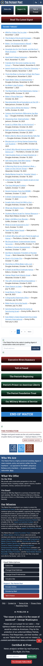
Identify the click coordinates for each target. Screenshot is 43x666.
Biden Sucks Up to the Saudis (16, 303)
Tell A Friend (21, 368)
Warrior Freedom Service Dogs (11, 543)
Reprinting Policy (22, 605)
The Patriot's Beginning (21, 376)
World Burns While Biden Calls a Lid (18, 264)
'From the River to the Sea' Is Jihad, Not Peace (22, 74)
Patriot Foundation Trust (22, 533)
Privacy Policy (36, 603)
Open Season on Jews (13, 286)
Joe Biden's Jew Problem (14, 85)
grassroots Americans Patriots (27, 520)
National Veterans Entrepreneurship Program (17, 546)
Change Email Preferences (15, 574)
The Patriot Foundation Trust (21, 393)
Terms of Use (23, 603)
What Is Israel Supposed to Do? (17, 225)
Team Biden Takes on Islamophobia (18, 80)
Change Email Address (13, 570)
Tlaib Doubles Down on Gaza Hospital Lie (20, 155)
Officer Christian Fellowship (9, 550)
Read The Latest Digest (21, 19)
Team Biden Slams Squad (14, 230)
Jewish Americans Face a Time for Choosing (21, 68)
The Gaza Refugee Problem (15, 185)
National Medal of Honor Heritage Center (14, 539)
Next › (30, 332)
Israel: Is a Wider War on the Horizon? (19, 124)
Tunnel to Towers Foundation (10, 545)
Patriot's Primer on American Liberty (21, 384)
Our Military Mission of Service (21, 401)
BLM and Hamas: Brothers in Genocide (19, 130)
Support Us (21, 9)
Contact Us (12, 603)
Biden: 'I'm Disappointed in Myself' (18, 43)
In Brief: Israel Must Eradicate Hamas (19, 269)
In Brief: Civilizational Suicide (16, 197)
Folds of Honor (26, 547)
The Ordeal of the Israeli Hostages (18, 38)
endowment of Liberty (8, 509)
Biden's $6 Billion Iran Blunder (16, 219)
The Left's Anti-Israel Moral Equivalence (20, 281)
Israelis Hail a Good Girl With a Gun (18, 202)
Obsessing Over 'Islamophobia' (17, 119)
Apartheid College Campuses (16, 57)
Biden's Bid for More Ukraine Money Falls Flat (22, 136)
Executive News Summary (21, 359)
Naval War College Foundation (10, 552)
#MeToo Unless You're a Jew (15, 32)
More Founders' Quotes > (32, 440)
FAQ (3, 603)
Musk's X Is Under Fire (13, 258)
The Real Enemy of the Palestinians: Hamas (21, 91)
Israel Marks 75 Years (13, 292)
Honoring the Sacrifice (29, 541)
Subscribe (7, 9)
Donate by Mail (11, 591)
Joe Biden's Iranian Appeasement (17, 247)
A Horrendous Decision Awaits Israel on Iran (22, 180)
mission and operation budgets (23, 522)
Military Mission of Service (12, 535)
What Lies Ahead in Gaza (14, 208)
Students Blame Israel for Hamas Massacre (21, 213)
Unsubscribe (10, 579)
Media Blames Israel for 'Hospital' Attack (20, 174)
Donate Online (10, 587)
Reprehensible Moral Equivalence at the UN (21, 102)
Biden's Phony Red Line (14, 96)
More (11, 470)
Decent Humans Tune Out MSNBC (18, 191)
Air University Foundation (30, 550)
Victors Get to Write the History (17, 108)
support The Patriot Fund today (31, 528)
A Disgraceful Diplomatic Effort (17, 298)
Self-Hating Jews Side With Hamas (18, 160)
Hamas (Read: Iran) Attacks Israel (17, 275)
